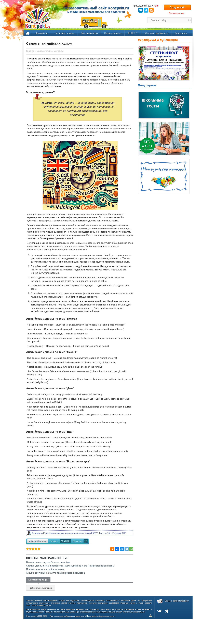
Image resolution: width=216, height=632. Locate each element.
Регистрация (176, 13)
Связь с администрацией (177, 601)
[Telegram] (127, 549)
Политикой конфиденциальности (100, 616)
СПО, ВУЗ (133, 33)
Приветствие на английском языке (45, 569)
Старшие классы (112, 33)
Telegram (146, 10)
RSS (151, 10)
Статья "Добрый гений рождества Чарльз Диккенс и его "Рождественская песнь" (70, 565)
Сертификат (181, 33)
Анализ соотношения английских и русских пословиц (55, 572)
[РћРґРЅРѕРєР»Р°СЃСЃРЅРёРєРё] (112, 549)
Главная (28, 33)
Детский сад (41, 33)
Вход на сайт (177, 7)
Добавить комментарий (41, 588)
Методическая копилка (156, 33)
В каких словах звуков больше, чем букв (48, 562)
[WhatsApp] (131, 549)
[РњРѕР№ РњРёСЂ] (122, 549)
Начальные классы (64, 33)
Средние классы (89, 33)
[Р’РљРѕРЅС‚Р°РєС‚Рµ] (117, 549)
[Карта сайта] (151, 616)
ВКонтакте (140, 10)
